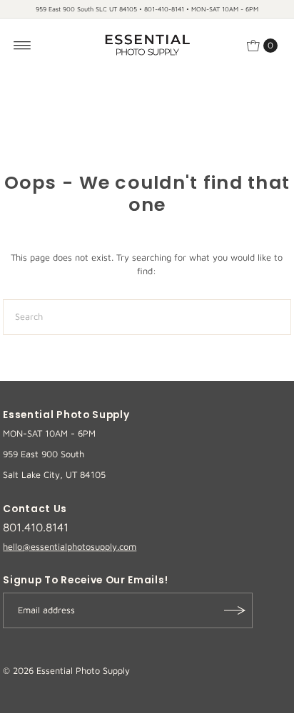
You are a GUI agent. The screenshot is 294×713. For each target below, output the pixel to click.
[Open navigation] (22, 45)
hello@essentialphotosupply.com (69, 546)
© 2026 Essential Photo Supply (66, 670)
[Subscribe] (235, 610)
